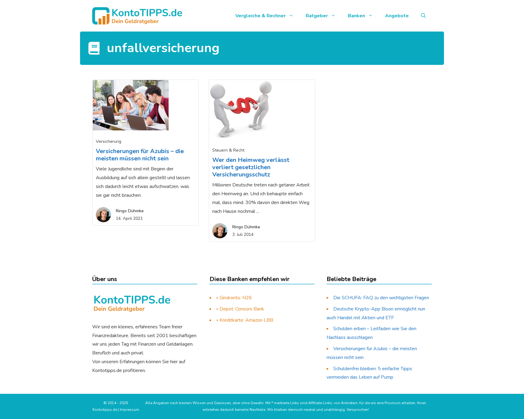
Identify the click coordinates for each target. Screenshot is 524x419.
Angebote (397, 15)
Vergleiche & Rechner (260, 15)
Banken (356, 15)
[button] (423, 15)
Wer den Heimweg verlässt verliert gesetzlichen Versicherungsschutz (250, 167)
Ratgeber (317, 15)
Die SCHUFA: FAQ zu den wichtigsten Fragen (381, 297)
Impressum (129, 409)
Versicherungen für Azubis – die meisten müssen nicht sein (140, 155)
